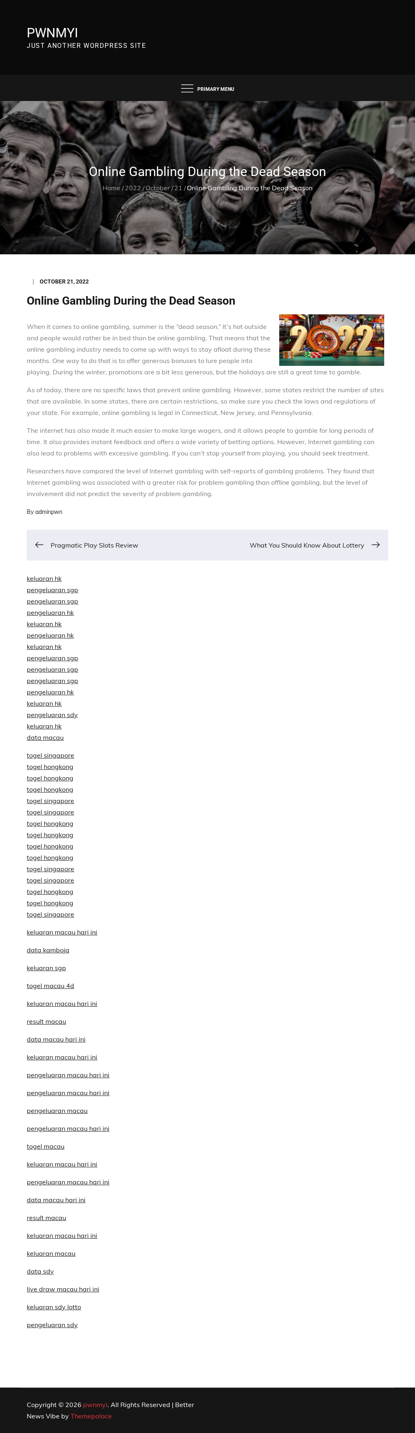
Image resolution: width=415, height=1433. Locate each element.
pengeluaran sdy (52, 1325)
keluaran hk (44, 578)
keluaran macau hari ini (62, 1164)
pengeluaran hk (50, 612)
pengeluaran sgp (52, 590)
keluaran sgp (46, 968)
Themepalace (91, 1416)
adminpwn (48, 512)
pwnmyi (52, 33)
